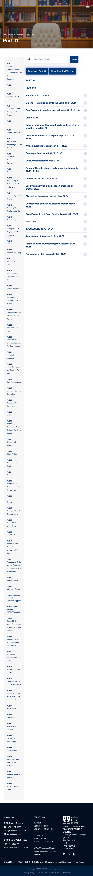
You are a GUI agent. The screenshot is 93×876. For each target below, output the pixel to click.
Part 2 (9, 85)
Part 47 (9, 652)
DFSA (20, 862)
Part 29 (9, 412)
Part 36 (9, 496)
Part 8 (9, 154)
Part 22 (9, 325)
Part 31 (9, 439)
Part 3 (9, 94)
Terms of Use (42, 873)
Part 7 (9, 139)
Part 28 (9, 400)
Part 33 (9, 460)
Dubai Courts (78, 862)
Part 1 (9, 64)
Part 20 (9, 295)
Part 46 (9, 636)
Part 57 (9, 771)
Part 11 (9, 193)
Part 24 (9, 352)
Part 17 (9, 259)
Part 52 (9, 715)
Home (5, 35)
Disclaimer (66, 873)
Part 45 (9, 618)
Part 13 (9, 217)
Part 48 (9, 667)
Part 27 (9, 388)
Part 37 (9, 508)
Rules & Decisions (16, 35)
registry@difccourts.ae (16, 831)
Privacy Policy (28, 873)
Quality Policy (55, 873)
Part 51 (9, 706)
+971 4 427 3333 (13, 827)
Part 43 (9, 586)
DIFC (27, 862)
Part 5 (9, 121)
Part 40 (9, 541)
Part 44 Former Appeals (12, 608)
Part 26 (9, 379)
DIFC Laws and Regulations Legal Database (51, 862)
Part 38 (9, 520)
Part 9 (9, 169)
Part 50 (9, 691)
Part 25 (9, 364)
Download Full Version (62, 71)
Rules (27, 35)
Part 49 (9, 679)
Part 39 (9, 532)
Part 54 (9, 735)
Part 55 (9, 747)
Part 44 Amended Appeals (13, 596)
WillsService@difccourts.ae (16, 848)
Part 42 (9, 577)
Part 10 (9, 178)
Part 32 (9, 451)
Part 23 (9, 337)
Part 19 (9, 286)
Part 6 (9, 130)
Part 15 (9, 241)
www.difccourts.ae (14, 834)
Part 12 (9, 205)
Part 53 (9, 723)
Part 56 (9, 756)
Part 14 (9, 226)
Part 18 (9, 271)
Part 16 (9, 250)
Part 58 (9, 783)
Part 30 (9, 421)
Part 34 (9, 472)
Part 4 (9, 106)
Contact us (9, 817)
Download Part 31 (37, 71)
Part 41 (9, 559)
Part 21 (9, 310)
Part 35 (9, 481)
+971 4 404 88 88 (11, 844)
